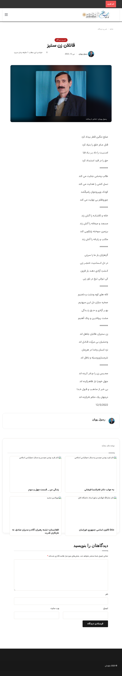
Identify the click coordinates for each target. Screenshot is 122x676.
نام (106, 594)
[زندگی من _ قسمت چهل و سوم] (35, 470)
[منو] (6, 16)
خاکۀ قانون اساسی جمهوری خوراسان (96, 530)
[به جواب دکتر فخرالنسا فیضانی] (91, 470)
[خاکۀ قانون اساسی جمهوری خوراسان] (91, 510)
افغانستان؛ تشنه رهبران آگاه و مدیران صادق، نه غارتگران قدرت (35, 532)
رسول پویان (83, 54)
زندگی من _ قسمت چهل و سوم (43, 490)
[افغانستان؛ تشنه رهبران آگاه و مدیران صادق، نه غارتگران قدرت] (35, 510)
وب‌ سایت (54, 608)
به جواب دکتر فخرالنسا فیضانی (99, 490)
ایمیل (105, 608)
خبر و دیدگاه (102, 29)
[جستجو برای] (115, 16)
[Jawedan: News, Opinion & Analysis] (96, 14)
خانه (112, 29)
